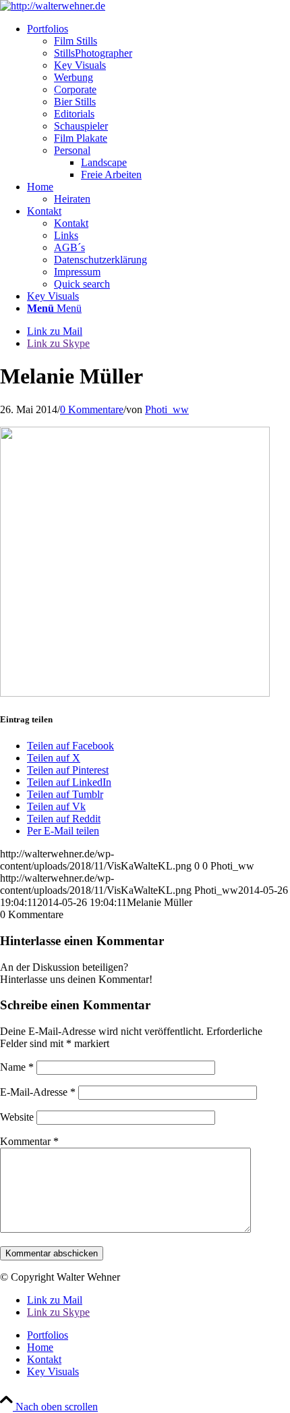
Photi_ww (167, 409)
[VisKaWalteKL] (52, 5)
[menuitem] (158, 102)
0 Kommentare (91, 409)
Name (17, 1067)
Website (17, 1117)
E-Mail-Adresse (38, 1092)
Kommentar (29, 1141)
